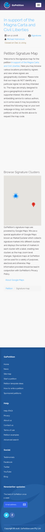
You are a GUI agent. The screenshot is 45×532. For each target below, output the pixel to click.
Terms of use (9, 430)
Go (24, 505)
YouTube (7, 472)
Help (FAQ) (8, 411)
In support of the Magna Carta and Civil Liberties (19, 25)
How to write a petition (13, 388)
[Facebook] (12, 515)
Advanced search (11, 440)
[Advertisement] (22, 144)
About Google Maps (14, 280)
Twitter (7, 467)
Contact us (8, 425)
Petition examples (11, 435)
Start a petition (10, 379)
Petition (9, 288)
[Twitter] (6, 515)
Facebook (8, 462)
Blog (6, 477)
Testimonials (9, 457)
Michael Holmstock (16, 39)
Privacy (7, 416)
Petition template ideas (13, 383)
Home (6, 364)
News (6, 369)
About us (8, 420)
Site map (7, 374)
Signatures (36, 35)
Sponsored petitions (12, 393)
